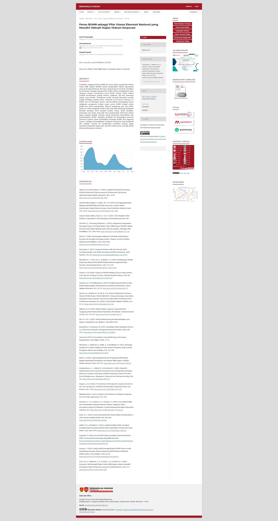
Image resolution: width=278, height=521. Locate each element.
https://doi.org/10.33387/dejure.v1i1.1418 (103, 211)
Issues (117, 12)
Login (196, 6)
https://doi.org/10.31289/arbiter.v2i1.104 (99, 304)
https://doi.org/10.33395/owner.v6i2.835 (111, 430)
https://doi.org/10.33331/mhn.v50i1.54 (117, 363)
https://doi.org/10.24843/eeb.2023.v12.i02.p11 (106, 410)
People (90, 12)
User (146, 12)
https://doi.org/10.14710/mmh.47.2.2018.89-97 (95, 278)
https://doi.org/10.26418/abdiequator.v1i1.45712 (109, 255)
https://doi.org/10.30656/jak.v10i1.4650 (93, 198)
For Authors (104, 12)
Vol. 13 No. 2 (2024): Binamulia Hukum (108, 18)
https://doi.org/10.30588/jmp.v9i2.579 (96, 379)
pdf (145, 37)
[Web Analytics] (176, 173)
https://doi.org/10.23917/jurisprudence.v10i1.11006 (97, 268)
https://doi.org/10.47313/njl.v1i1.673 (109, 314)
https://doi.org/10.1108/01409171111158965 (99, 332)
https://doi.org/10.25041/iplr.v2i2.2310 (108, 389)
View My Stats (185, 173)
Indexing (156, 12)
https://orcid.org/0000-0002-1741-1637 (92, 48)
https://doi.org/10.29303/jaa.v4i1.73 (115, 288)
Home (81, 12)
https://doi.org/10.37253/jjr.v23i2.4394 (93, 470)
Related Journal (131, 12)
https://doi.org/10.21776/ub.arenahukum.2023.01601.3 (99, 457)
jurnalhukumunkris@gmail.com (96, 505)
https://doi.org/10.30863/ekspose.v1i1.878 (94, 244)
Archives (89, 18)
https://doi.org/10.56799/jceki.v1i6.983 (93, 420)
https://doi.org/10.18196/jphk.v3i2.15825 (93, 353)
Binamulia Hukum (89, 6)
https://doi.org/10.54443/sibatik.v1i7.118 (115, 231)
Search (194, 12)
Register (189, 6)
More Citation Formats (152, 81)
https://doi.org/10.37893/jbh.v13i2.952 (97, 62)
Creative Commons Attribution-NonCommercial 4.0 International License (153, 139)
